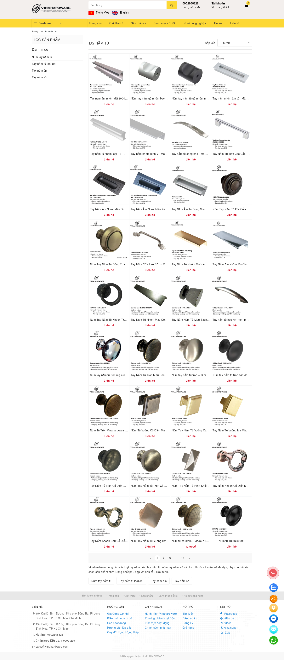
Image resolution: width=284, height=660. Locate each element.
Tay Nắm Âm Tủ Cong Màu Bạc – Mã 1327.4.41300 (204, 209)
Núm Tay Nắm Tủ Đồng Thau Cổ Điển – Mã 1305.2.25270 (126, 264)
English (124, 12)
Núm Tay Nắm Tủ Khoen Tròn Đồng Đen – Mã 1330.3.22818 (128, 319)
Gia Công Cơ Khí (118, 613)
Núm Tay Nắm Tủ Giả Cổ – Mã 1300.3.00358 (241, 209)
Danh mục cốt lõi (164, 23)
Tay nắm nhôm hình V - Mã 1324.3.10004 (157, 154)
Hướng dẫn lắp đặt (119, 627)
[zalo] (273, 587)
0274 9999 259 (55, 640)
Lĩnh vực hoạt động (157, 623)
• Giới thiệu (129, 595)
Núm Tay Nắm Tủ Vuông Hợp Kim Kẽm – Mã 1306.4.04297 (167, 541)
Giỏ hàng (188, 627)
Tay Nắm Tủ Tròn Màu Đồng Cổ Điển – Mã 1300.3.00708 (166, 375)
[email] (273, 618)
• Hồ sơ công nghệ (192, 595)
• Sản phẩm (146, 595)
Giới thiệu (115, 23)
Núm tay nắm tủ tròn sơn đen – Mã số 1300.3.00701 (245, 375)
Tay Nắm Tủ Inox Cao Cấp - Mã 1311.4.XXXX (241, 154)
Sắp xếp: (210, 43)
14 (183, 558)
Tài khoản (218, 3)
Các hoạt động (116, 623)
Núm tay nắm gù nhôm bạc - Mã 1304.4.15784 (160, 98)
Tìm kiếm (188, 613)
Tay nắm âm (40, 70)
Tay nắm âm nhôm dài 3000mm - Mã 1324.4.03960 (122, 98)
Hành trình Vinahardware (161, 613)
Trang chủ (95, 23)
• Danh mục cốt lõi (167, 595)
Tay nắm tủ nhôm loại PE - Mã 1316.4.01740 (118, 154)
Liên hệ (235, 23)
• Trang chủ (112, 595)
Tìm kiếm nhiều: (92, 595)
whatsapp (230, 627)
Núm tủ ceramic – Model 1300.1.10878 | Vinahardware (206, 541)
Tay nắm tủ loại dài (44, 64)
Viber (227, 623)
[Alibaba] (273, 598)
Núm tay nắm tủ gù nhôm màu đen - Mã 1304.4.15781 (206, 98)
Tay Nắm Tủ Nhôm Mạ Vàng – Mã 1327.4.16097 (202, 264)
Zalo (227, 632)
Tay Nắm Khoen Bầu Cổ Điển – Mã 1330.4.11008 (121, 541)
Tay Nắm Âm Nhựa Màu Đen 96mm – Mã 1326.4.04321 (125, 209)
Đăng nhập (189, 618)
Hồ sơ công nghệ (194, 23)
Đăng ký (188, 623)
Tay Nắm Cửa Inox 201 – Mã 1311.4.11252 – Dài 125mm (166, 264)
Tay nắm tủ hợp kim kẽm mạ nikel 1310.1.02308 (243, 319)
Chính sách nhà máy (158, 627)
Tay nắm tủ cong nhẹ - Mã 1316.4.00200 (197, 154)
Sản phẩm (138, 23)
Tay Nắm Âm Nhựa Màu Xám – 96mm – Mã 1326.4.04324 (167, 209)
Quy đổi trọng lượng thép (123, 632)
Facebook (230, 613)
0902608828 (191, 3)
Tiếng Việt (102, 12)
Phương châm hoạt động (160, 618)
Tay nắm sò (39, 77)
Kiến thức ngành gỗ (119, 618)
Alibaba (229, 618)
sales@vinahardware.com (52, 646)
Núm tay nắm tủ (42, 57)
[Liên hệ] (273, 608)
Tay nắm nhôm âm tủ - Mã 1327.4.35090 (238, 98)
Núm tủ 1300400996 (231, 541)
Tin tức (218, 23)
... (176, 558)
